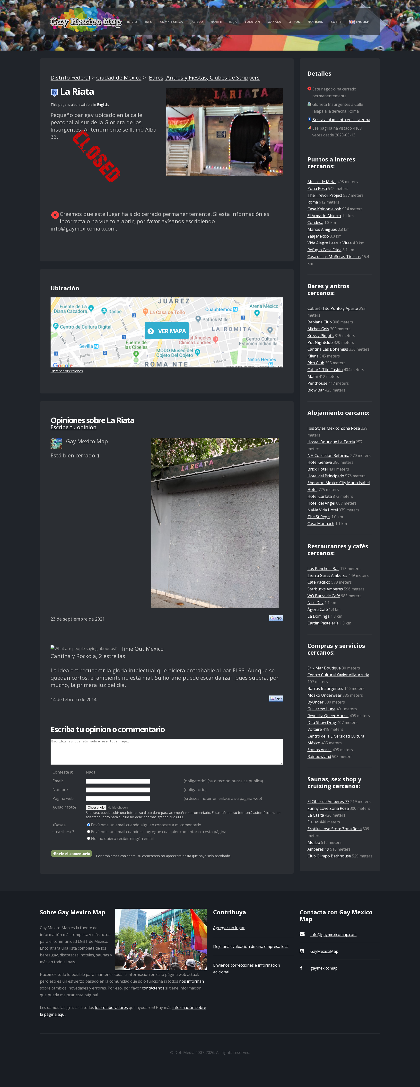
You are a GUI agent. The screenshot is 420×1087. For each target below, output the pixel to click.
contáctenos (153, 988)
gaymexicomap (324, 968)
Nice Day (315, 602)
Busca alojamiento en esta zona (341, 119)
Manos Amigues (322, 229)
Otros (294, 21)
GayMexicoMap (324, 951)
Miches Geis (318, 328)
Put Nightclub (320, 342)
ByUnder (315, 702)
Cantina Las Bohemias (327, 349)
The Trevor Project (324, 195)
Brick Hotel (317, 469)
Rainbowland (319, 756)
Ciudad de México (118, 77)
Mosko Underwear (324, 695)
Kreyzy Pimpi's (320, 335)
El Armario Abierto (324, 215)
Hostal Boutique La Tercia (331, 442)
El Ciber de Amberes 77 (328, 801)
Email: (57, 781)
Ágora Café (317, 609)
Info (149, 21)
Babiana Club (319, 322)
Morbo (313, 842)
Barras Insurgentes (325, 688)
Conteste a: (62, 772)
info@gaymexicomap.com (333, 934)
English (362, 21)
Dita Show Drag (321, 722)
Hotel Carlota (319, 496)
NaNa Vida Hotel (322, 510)
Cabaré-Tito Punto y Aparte (332, 308)
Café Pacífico (318, 582)
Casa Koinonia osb (324, 209)
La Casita (315, 815)
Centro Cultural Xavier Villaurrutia (338, 674)
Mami (312, 376)
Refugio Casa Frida (324, 249)
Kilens (312, 356)
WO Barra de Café (323, 595)
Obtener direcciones (67, 371)
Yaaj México (318, 236)
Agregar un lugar (229, 927)
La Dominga (318, 616)
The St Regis (318, 516)
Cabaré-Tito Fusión (325, 369)
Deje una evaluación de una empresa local (251, 946)
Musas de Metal (321, 181)
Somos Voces (319, 749)
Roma (312, 202)
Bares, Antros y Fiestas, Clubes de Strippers (204, 77)
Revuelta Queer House (328, 715)
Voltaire (314, 729)
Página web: (63, 798)
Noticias (315, 21)
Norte (216, 21)
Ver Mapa (172, 331)
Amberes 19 (318, 849)
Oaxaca (274, 21)
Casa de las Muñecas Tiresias (334, 256)
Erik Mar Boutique (324, 668)
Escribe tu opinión (73, 427)
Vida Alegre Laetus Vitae (329, 243)
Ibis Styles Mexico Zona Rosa (333, 428)
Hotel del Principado (325, 476)
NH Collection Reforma (328, 455)
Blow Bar (315, 390)
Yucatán (252, 21)
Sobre (336, 21)
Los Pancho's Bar (323, 568)
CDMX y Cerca (171, 21)
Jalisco (197, 21)
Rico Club (315, 362)
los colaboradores (111, 1007)
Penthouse (317, 383)
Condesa (315, 222)
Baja (233, 21)
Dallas (313, 822)
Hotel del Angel (321, 503)
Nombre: (60, 789)
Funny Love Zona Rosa (328, 808)
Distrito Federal (70, 77)
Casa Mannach (320, 523)
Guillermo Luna (321, 709)
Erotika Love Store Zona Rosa (334, 828)
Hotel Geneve (319, 462)
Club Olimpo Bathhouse (329, 856)
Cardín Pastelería (323, 623)
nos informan (191, 981)
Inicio (132, 21)
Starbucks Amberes (325, 589)
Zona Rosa (317, 188)
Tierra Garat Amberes (327, 575)
